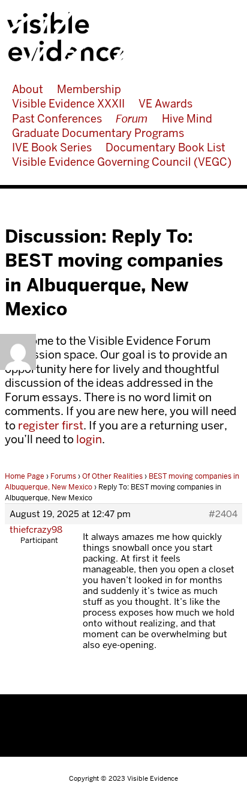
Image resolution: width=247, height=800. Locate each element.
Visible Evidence (118, 36)
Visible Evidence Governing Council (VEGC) (121, 162)
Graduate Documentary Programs (98, 133)
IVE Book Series (52, 147)
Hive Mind (187, 119)
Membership (89, 89)
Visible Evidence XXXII (68, 104)
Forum (131, 119)
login (89, 439)
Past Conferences (57, 119)
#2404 (223, 514)
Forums (63, 476)
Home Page (24, 476)
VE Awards (165, 104)
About (27, 89)
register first (50, 425)
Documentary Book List (165, 147)
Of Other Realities (112, 476)
